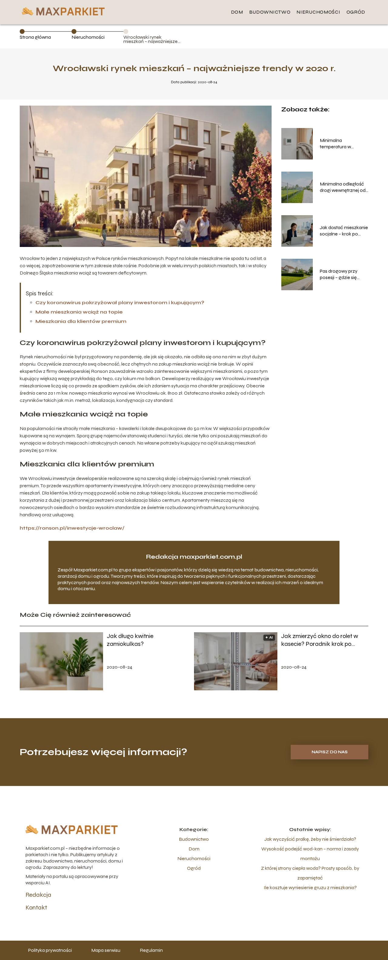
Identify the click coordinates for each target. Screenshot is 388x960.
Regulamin (151, 950)
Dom (237, 12)
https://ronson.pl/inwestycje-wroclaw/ (72, 528)
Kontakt (36, 907)
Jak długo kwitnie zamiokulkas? (130, 640)
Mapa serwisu (105, 950)
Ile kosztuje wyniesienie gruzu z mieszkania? (310, 887)
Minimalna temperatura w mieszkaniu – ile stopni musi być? (343, 143)
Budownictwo (270, 12)
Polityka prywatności (50, 950)
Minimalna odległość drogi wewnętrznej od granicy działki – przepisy (343, 187)
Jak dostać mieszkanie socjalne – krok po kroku (344, 231)
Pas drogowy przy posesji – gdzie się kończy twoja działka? (343, 274)
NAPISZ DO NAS (330, 752)
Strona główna (35, 37)
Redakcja (38, 895)
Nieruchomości (318, 12)
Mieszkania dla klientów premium (80, 321)
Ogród (356, 12)
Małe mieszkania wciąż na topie (79, 312)
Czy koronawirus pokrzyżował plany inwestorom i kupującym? (119, 302)
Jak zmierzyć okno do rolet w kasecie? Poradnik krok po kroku (319, 640)
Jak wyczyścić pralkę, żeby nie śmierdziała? (310, 839)
